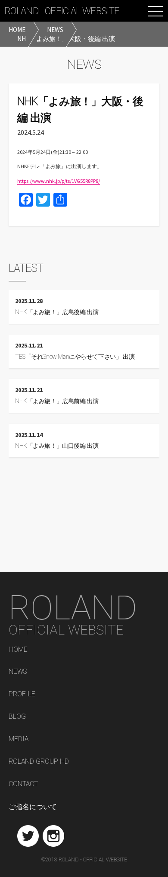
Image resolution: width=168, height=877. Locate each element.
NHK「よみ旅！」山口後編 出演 (56, 445)
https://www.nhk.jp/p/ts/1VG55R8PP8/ (58, 181)
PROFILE (22, 694)
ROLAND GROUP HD (39, 762)
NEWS (18, 672)
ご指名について (33, 806)
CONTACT (23, 784)
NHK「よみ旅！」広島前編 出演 (56, 401)
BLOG (17, 717)
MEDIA (18, 739)
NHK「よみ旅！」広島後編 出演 (56, 312)
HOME (18, 650)
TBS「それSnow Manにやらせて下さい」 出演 (74, 356)
